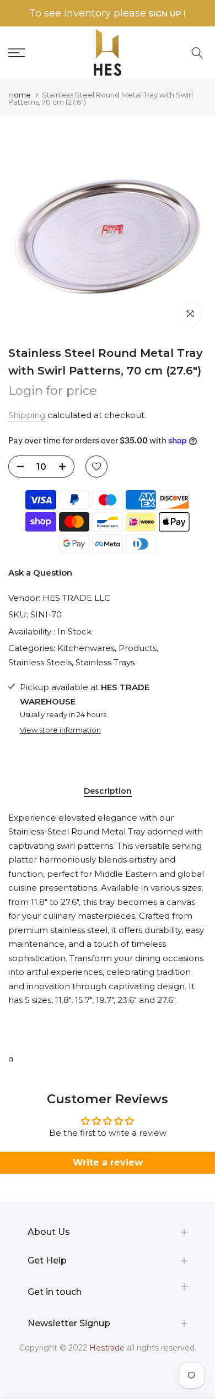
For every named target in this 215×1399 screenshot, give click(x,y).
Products (138, 648)
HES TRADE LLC (76, 598)
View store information (60, 729)
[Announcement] (107, 13)
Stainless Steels (40, 662)
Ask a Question (40, 572)
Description (108, 791)
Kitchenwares (86, 648)
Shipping (26, 415)
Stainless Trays (105, 662)
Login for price (52, 390)
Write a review (108, 1162)
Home (19, 95)
